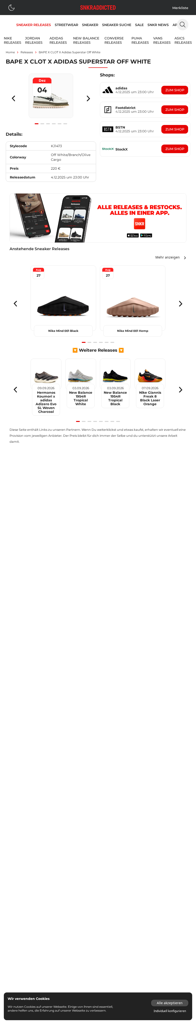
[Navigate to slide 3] (48, 123)
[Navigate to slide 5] (59, 123)
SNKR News (158, 25)
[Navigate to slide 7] (112, 421)
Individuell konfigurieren (170, 1011)
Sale (139, 25)
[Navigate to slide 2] (42, 123)
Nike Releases (12, 40)
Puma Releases (140, 40)
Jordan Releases (34, 40)
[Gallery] (51, 98)
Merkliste (180, 8)
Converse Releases (114, 40)
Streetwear (66, 25)
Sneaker (90, 25)
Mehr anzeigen (167, 257)
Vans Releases (162, 40)
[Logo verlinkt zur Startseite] (98, 7)
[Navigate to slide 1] (36, 123)
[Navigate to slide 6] (65, 123)
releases (27, 52)
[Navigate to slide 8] (118, 421)
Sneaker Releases (33, 25)
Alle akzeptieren (170, 1003)
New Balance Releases (86, 40)
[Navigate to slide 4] (54, 123)
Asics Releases (183, 40)
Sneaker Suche (116, 25)
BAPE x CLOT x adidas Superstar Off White (69, 52)
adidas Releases (58, 40)
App (176, 25)
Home (10, 52)
